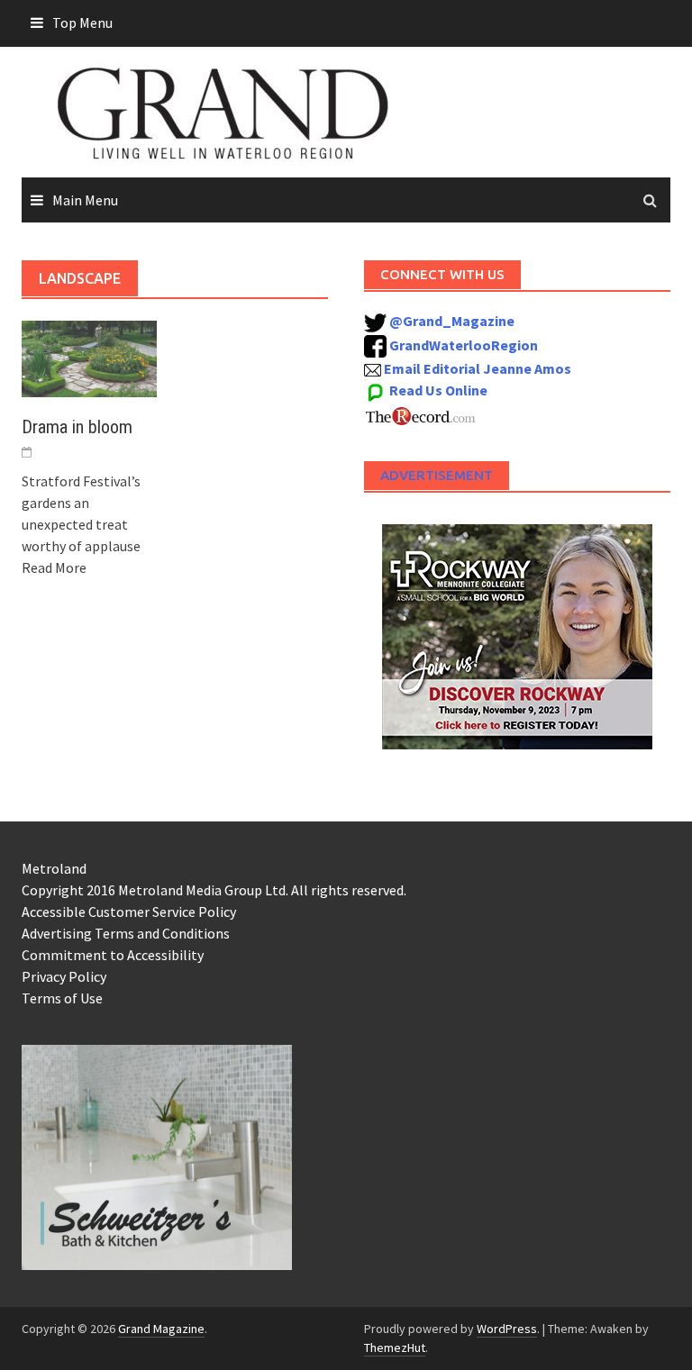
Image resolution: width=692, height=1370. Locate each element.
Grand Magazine (161, 1328)
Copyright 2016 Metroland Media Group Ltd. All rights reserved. (214, 890)
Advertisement (436, 475)
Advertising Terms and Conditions (126, 933)
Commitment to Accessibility (113, 955)
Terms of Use (62, 998)
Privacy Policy (64, 976)
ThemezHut (394, 1347)
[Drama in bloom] (89, 357)
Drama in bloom (77, 427)
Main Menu (85, 200)
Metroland (54, 868)
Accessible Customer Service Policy (129, 912)
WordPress (507, 1328)
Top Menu (82, 23)
